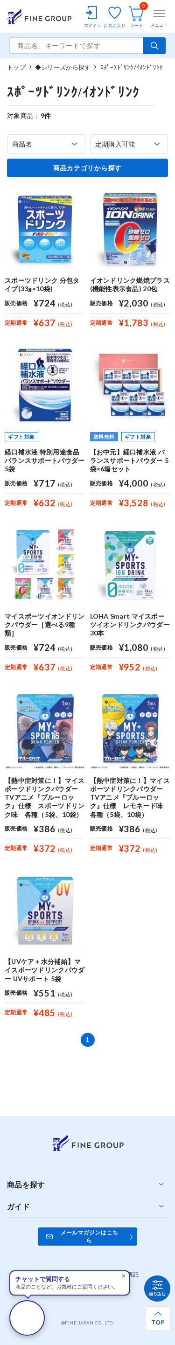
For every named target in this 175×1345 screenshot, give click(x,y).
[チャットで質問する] (27, 1318)
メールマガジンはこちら (90, 1236)
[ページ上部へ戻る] (158, 1318)
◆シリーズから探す (63, 67)
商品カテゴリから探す (87, 168)
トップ (16, 67)
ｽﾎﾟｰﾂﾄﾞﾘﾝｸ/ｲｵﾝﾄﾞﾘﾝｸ (131, 67)
